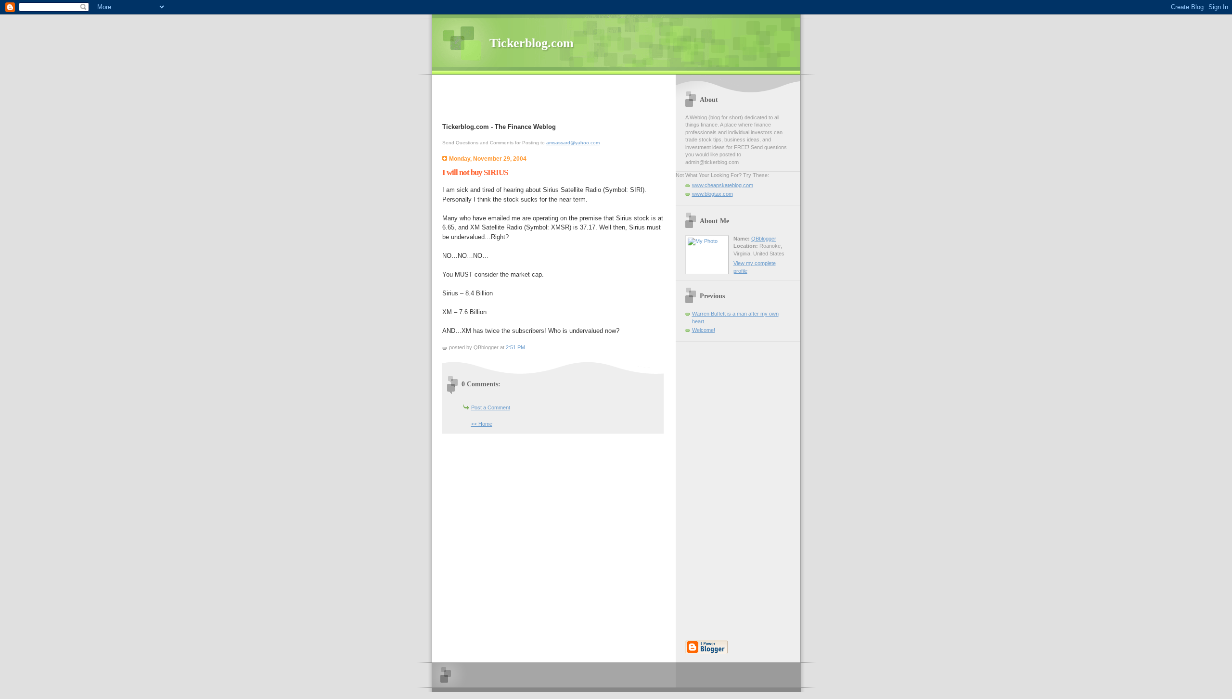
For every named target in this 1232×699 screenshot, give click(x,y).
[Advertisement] (554, 98)
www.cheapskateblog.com (722, 185)
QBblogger (763, 238)
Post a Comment (490, 407)
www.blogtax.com (712, 194)
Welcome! (703, 330)
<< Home (481, 424)
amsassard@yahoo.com (573, 142)
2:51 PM (515, 347)
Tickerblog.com (531, 43)
